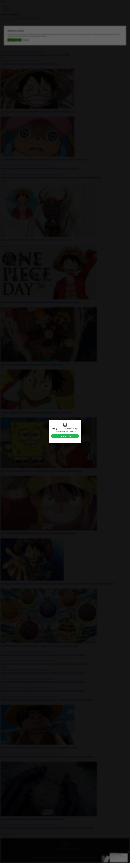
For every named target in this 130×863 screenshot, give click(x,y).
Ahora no (65, 439)
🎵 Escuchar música (65, 436)
